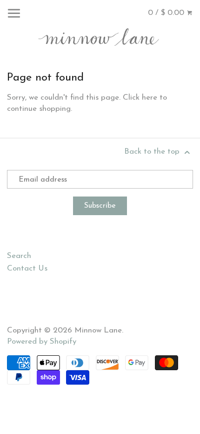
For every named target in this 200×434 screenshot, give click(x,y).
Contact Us (27, 268)
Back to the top (153, 152)
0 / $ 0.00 (167, 13)
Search (19, 256)
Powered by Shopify (41, 342)
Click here (140, 98)
